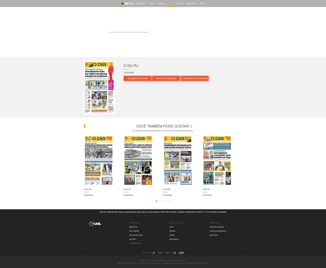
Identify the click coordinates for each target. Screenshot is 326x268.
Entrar (202, 3)
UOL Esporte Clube (136, 235)
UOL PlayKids (134, 231)
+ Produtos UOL (134, 243)
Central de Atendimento (217, 231)
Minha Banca (191, 3)
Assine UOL (133, 227)
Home (152, 3)
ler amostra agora (137, 78)
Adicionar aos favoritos (195, 78)
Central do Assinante (216, 227)
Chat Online (213, 235)
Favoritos (179, 3)
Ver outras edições (166, 78)
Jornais (170, 3)
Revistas (161, 3)
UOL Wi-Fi (132, 239)
